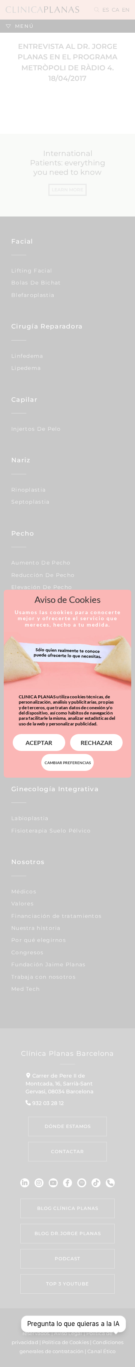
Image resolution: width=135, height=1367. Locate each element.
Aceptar (39, 742)
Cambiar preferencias (68, 762)
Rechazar (96, 742)
